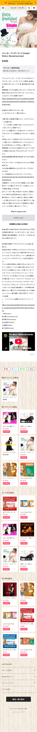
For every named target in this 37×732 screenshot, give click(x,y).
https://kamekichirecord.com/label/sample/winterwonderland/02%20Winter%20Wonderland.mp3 (18, 101)
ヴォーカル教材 (7, 670)
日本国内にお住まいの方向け (18, 224)
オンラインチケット (8, 683)
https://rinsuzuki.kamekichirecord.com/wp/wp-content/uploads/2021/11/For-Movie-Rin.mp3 (18, 308)
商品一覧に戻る (18, 699)
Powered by (16, 712)
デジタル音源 (6, 689)
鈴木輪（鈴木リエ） (7, 677)
